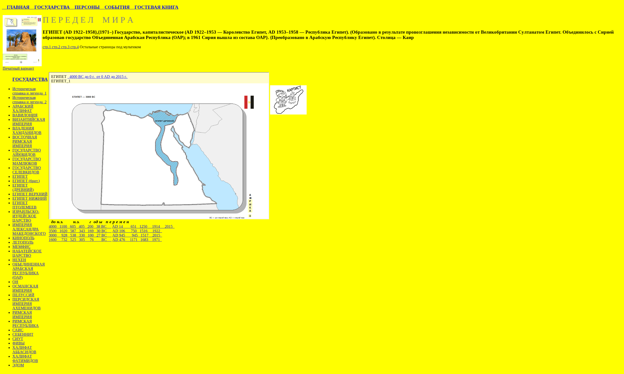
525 (74, 240)
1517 (146, 235)
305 (83, 240)
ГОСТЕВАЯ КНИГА (154, 7)
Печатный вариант (18, 68)
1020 (64, 231)
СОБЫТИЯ (115, 7)
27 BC (104, 235)
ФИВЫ (18, 343)
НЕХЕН (19, 260)
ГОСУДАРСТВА (49, 7)
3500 (54, 231)
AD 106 (121, 231)
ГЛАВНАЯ (15, 7)
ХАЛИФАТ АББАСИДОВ (24, 349)
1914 (158, 226)
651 (135, 226)
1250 (145, 226)
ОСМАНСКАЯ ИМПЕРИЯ (25, 288)
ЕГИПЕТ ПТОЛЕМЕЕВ (24, 205)
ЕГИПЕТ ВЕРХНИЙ (30, 194)
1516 (146, 231)
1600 (54, 240)
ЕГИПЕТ (20, 176)
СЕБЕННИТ (22, 334)
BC (104, 240)
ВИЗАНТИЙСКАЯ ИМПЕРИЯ (28, 121)
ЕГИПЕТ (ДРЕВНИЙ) (23, 187)
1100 (64, 226)
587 (74, 231)
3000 (54, 235)
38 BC (103, 226)
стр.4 (74, 47)
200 (92, 226)
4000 (54, 226)
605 (74, 226)
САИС (17, 330)
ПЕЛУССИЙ (23, 295)
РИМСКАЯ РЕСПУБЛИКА (25, 323)
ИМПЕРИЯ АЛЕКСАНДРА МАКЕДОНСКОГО (29, 229)
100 (92, 235)
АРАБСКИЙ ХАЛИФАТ (22, 108)
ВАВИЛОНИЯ (25, 115)
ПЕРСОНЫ (85, 7)
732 (64, 240)
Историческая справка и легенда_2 (29, 100)
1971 (157, 240)
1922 (157, 231)
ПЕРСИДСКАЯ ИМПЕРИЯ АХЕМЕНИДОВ (26, 303)
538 (74, 235)
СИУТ (17, 339)
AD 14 (121, 226)
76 (92, 240)
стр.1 (47, 47)
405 (83, 226)
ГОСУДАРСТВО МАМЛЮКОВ (26, 161)
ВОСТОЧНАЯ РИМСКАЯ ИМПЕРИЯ (24, 141)
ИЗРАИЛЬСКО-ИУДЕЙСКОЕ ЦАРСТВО (25, 216)
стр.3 (65, 47)
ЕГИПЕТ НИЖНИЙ (29, 198)
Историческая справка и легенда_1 (29, 91)
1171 (135, 240)
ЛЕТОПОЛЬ (22, 242)
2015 (170, 226)
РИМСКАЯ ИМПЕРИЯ (22, 314)
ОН (15, 282)
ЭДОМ (18, 365)
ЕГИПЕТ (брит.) (26, 181)
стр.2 (56, 47)
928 (64, 235)
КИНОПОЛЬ (23, 238)
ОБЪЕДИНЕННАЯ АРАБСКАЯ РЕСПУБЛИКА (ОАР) (28, 270)
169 (92, 231)
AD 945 (121, 235)
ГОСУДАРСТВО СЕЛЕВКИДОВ (26, 170)
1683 (146, 240)
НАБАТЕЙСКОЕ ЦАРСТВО (27, 253)
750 (135, 231)
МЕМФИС (21, 247)
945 (135, 235)
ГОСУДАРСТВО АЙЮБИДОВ (26, 152)
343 (83, 231)
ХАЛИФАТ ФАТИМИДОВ (25, 358)
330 (83, 235)
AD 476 (121, 240)
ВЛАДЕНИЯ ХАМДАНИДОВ (26, 130)
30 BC (104, 231)
